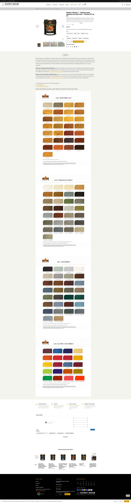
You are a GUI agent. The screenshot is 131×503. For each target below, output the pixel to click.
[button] (80, 418)
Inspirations (38, 483)
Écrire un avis (93, 429)
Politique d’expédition (39, 487)
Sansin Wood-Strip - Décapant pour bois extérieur (70, 464)
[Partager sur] (76, 46)
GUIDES (84, 4)
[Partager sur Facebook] (66, 46)
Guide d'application (40, 84)
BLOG (80, 4)
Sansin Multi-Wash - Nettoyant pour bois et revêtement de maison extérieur (50, 465)
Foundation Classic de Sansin (55, 71)
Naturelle (69, 38)
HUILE (68, 4)
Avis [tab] (37, 430)
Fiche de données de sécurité (42, 86)
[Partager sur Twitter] (68, 46)
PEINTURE (55, 4)
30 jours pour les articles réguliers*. (74, 405)
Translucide (74, 38)
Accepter (126, 501)
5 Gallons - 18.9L (84, 33)
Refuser (120, 501)
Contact (37, 485)
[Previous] (37, 26)
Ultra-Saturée (85, 38)
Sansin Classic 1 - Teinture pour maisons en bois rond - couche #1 (90, 465)
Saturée (80, 38)
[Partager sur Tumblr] (72, 46)
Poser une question (70, 44)
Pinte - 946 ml (70, 33)
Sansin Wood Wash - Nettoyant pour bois (81, 464)
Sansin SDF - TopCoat (38, 464)
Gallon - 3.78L (76, 33)
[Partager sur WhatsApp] (78, 46)
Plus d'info (115, 501)
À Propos (37, 481)
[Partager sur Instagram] (58, 489)
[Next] (63, 26)
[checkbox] (69, 433)
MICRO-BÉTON (74, 4)
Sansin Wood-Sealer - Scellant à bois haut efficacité (60, 464)
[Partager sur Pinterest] (70, 46)
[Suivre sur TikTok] (59, 489)
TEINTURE (62, 4)
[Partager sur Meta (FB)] (56, 489)
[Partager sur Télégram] (74, 46)
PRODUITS (49, 4)
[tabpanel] (65, 440)
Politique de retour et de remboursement (43, 489)
